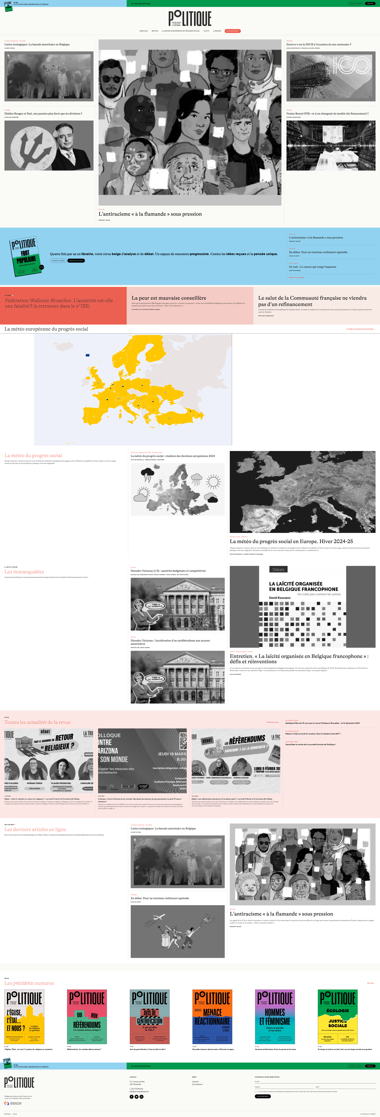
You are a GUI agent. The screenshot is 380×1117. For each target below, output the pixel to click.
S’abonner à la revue (76, 261)
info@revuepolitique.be (139, 1091)
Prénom (258, 1087)
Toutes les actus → (273, 722)
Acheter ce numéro (356, 3)
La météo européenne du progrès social (181, 31)
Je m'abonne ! (233, 31)
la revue (36, 461)
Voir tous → (371, 983)
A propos (217, 31)
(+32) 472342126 (136, 1089)
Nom (318, 1087)
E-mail (257, 1082)
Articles (144, 31)
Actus (206, 31)
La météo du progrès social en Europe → (361, 329)
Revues (155, 31)
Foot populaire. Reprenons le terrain (31, 3)
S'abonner (370, 3)
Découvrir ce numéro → (297, 277)
